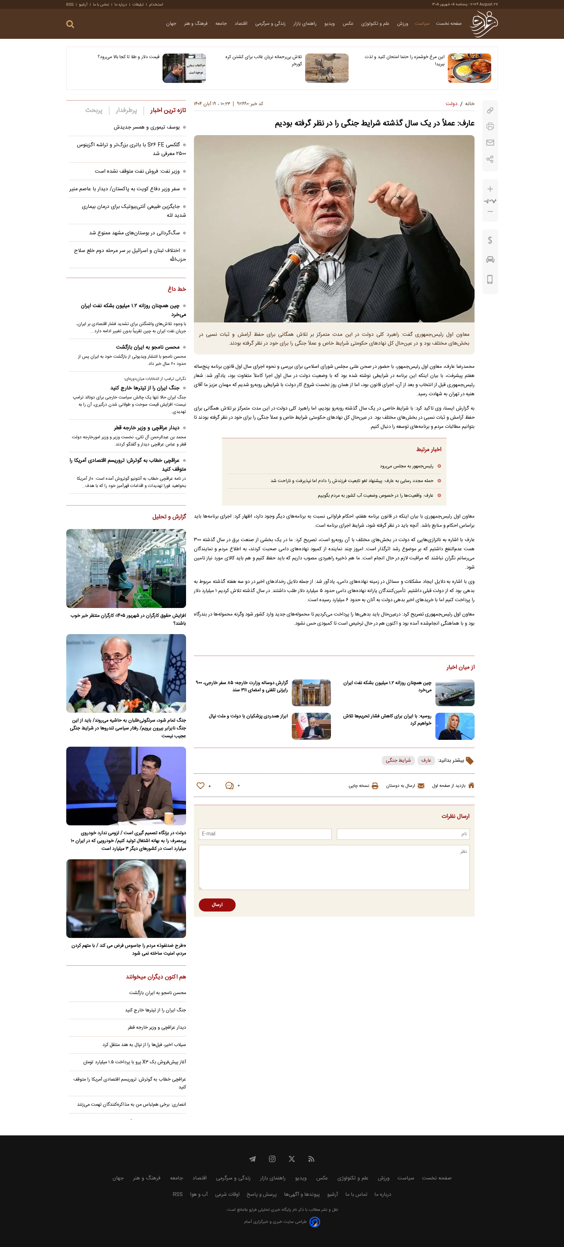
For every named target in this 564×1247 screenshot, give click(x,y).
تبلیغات (138, 4)
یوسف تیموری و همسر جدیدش (147, 127)
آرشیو (83, 4)
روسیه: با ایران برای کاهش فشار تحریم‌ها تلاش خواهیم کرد (387, 720)
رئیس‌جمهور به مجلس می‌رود (406, 466)
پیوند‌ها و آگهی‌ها (302, 1195)
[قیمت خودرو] (490, 261)
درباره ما (121, 4)
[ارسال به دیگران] (490, 143)
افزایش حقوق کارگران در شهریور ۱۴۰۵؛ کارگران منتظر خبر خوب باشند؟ (128, 620)
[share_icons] (490, 159)
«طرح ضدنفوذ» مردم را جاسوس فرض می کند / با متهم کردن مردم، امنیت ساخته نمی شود (128, 950)
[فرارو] (484, 24)
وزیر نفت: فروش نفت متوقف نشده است (137, 171)
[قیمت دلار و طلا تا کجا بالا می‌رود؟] (184, 68)
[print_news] (490, 126)
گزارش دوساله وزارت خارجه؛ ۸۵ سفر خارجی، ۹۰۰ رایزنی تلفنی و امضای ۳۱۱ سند (242, 686)
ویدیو (330, 24)
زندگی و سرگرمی (271, 24)
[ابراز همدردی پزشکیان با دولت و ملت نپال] (311, 726)
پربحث (94, 110)
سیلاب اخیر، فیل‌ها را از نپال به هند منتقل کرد (144, 1045)
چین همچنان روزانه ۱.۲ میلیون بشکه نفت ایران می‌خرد (387, 686)
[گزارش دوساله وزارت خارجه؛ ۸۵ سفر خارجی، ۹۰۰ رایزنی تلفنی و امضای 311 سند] (311, 693)
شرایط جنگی (398, 760)
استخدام (156, 4)
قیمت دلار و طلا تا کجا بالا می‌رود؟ (128, 57)
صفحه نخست (449, 24)
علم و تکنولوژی (376, 24)
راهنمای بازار (305, 24)
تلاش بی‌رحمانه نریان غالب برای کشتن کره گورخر (264, 61)
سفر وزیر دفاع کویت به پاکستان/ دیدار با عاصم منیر (125, 189)
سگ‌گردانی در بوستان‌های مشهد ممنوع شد (134, 233)
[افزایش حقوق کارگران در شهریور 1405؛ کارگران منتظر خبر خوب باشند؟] (126, 568)
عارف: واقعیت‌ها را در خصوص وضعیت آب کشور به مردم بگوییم (375, 495)
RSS (69, 4)
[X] (292, 1159)
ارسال (217, 905)
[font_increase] (490, 189)
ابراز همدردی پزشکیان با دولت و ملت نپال (248, 716)
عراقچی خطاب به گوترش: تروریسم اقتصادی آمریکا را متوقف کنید (128, 465)
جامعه (221, 24)
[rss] (311, 1159)
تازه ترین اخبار (168, 110)
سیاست (422, 24)
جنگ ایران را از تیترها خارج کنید (145, 388)
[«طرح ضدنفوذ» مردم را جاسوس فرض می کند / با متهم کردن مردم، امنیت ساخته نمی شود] (126, 898)
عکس (349, 24)
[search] (70, 24)
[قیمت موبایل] (490, 281)
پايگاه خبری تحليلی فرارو (269, 1210)
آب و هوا (199, 1195)
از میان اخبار (461, 668)
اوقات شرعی (227, 1195)
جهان (172, 24)
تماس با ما (101, 4)
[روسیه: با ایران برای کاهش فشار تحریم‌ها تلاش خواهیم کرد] (455, 726)
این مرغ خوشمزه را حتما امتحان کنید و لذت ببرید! (405, 61)
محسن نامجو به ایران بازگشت (148, 347)
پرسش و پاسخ (262, 1195)
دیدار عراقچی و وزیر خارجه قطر (147, 428)
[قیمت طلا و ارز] (490, 242)
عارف (426, 760)
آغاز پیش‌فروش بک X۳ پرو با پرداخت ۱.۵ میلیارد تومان (134, 1062)
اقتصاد (242, 24)
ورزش (402, 24)
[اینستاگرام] (272, 1159)
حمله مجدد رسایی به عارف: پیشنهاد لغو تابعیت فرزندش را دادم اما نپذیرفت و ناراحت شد (352, 481)
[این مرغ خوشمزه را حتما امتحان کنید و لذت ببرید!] (469, 68)
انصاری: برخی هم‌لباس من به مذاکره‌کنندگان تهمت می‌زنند (131, 1105)
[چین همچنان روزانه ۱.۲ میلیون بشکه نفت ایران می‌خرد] (455, 693)
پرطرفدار (126, 110)
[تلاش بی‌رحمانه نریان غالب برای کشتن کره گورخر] (327, 68)
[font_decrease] (490, 211)
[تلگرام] (253, 1159)
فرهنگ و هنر (196, 24)
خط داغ (177, 290)
